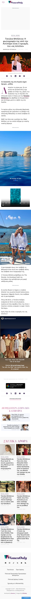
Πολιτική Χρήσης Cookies (15, 579)
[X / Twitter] (11, 76)
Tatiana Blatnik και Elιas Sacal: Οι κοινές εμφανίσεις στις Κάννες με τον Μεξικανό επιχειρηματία (7, 463)
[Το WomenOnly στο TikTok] (13, 563)
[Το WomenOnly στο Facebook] (5, 563)
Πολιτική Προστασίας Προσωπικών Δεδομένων (15, 574)
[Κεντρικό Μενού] (3, 2)
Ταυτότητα (10, 569)
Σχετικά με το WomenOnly (15, 583)
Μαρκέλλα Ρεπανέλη (9, 49)
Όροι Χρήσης (20, 569)
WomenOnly (15, 557)
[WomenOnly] (15, 2)
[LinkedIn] (15, 76)
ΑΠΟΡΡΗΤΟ (27, 598)
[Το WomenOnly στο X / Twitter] (17, 563)
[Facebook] (7, 76)
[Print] (24, 76)
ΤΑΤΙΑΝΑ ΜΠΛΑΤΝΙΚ (15, 398)
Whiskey (24, 593)
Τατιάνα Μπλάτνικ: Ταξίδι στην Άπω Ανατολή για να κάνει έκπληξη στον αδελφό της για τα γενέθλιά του (23, 501)
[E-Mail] (20, 76)
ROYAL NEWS (15, 35)
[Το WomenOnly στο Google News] (21, 563)
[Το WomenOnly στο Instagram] (9, 563)
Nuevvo (13, 593)
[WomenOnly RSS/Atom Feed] (25, 563)
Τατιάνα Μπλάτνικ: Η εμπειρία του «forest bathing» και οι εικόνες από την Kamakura (7, 499)
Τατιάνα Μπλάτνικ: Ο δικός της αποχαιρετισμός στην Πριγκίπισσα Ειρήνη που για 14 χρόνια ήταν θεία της (23, 534)
